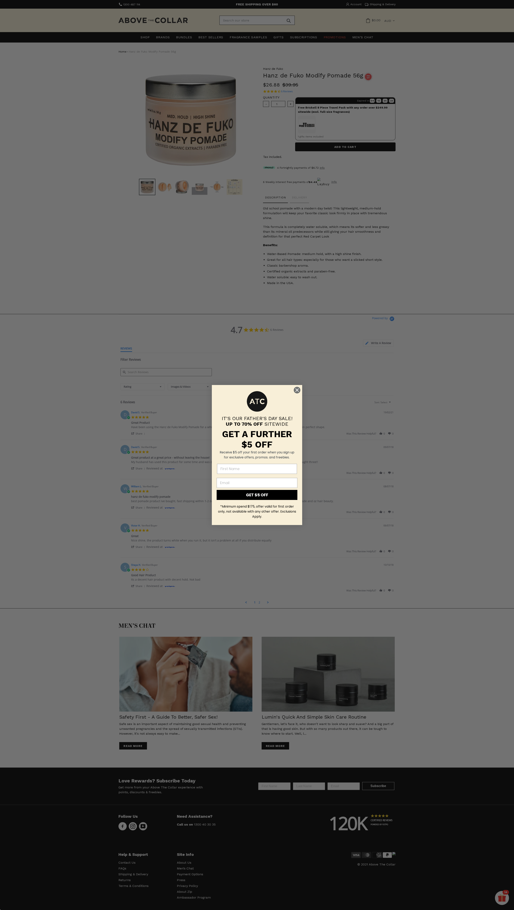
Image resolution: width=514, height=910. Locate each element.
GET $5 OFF (257, 495)
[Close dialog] (297, 390)
